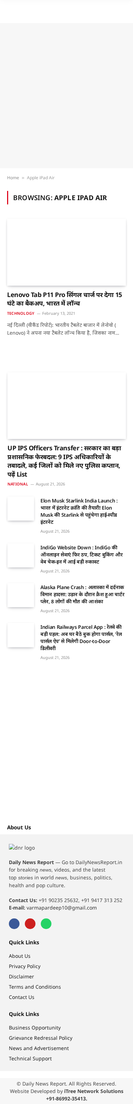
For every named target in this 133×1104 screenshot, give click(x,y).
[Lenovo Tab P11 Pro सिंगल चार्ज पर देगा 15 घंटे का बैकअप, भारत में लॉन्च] (66, 252)
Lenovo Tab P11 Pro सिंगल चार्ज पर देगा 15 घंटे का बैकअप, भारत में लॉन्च (64, 298)
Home (13, 178)
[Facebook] (14, 923)
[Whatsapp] (46, 923)
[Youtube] (30, 923)
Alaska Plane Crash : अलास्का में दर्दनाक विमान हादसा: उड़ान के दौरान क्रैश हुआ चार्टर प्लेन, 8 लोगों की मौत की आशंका (82, 594)
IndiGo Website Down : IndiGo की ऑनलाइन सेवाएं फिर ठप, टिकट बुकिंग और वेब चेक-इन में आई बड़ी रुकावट (81, 554)
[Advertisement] (66, 95)
